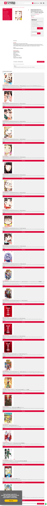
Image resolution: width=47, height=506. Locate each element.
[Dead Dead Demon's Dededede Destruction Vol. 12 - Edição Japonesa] (8, 226)
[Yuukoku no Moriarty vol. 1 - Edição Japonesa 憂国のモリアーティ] (8, 405)
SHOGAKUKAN (37, 14)
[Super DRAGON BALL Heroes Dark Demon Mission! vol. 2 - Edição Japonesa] (8, 298)
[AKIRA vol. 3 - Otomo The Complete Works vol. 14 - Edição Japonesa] (8, 316)
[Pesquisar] (32, 3)
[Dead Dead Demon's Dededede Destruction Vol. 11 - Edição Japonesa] (8, 244)
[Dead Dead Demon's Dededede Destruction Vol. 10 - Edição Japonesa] (8, 262)
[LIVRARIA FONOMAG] (10, 3)
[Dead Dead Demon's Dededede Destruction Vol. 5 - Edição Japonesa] (8, 173)
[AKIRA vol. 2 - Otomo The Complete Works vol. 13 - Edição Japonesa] (8, 334)
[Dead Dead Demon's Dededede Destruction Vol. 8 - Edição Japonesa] (8, 119)
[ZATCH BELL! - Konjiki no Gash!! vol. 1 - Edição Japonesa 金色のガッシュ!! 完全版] (8, 387)
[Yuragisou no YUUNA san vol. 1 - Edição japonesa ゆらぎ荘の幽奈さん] (8, 441)
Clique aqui (11, 500)
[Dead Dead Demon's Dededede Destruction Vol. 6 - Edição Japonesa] (8, 155)
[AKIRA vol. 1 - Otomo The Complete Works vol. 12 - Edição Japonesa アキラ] (8, 352)
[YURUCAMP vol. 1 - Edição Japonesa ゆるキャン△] (8, 423)
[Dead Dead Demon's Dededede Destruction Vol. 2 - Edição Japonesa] (8, 208)
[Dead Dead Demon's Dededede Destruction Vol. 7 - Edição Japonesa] (8, 137)
